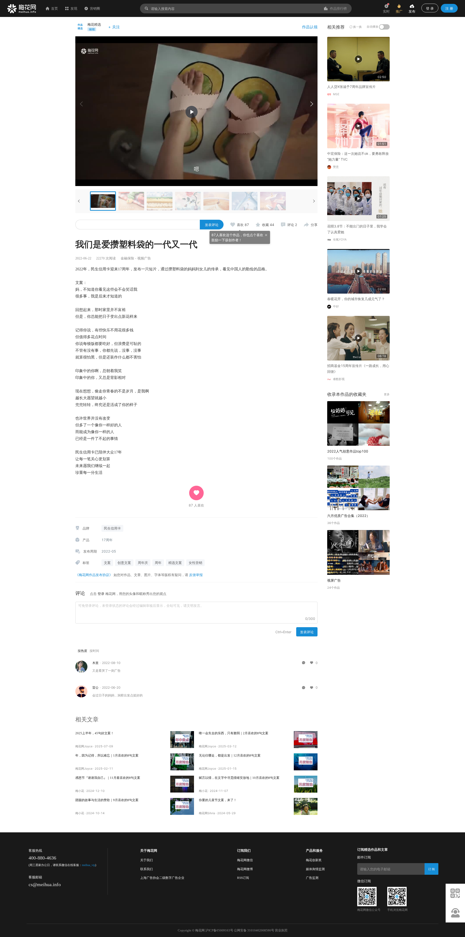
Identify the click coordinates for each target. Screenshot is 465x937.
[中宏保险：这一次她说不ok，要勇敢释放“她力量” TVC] (358, 126)
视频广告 (144, 258)
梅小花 (79, 791)
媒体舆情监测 (315, 869)
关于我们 (146, 860)
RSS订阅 (243, 878)
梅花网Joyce (84, 746)
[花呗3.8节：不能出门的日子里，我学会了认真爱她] (358, 198)
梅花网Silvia (207, 813)
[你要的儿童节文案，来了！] (306, 806)
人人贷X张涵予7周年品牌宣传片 (351, 87)
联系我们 (146, 869)
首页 (54, 8)
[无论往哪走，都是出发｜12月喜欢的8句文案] (306, 761)
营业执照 (281, 930)
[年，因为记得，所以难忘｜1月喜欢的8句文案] (182, 761)
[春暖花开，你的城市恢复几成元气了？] (358, 271)
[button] (311, 104)
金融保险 (127, 258)
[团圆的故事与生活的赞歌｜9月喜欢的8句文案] (182, 806)
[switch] (384, 27)
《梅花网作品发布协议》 (94, 575)
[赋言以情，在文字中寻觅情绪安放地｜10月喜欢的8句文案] (306, 784)
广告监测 (312, 878)
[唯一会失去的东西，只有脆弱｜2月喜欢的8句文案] (306, 739)
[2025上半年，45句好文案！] (182, 739)
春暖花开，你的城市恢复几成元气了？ (356, 299)
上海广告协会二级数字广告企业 (162, 878)
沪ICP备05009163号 (219, 930)
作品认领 (310, 26)
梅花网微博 (245, 869)
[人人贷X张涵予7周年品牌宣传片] (358, 59)
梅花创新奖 (314, 860)
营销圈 (95, 8)
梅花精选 (94, 24)
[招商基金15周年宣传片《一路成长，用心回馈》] (358, 338)
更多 (387, 394)
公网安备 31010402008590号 (254, 930)
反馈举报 (196, 575)
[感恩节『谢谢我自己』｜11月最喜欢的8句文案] (182, 784)
